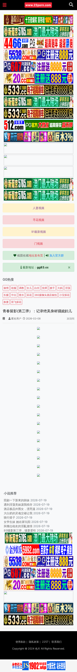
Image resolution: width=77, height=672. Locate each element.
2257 (45, 641)
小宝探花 (64, 294)
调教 (21, 287)
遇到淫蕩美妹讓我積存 (18, 504)
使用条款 (21, 641)
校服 (13, 287)
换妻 (6, 301)
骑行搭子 (9, 517)
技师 (44, 287)
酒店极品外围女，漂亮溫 (19, 509)
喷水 (21, 294)
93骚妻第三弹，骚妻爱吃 (20, 530)
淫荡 (67, 287)
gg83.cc (43, 267)
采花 (29, 294)
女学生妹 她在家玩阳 (17, 522)
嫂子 (52, 287)
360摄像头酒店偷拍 (45, 294)
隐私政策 (34, 641)
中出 (13, 294)
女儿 (29, 287)
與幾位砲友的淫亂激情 (18, 526)
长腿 (6, 294)
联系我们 (57, 641)
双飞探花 (16, 301)
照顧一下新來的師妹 (17, 500)
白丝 (36, 287)
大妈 (59, 287)
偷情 (6, 287)
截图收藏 (30, 255)
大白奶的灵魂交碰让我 (18, 513)
